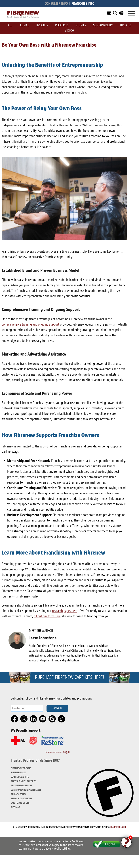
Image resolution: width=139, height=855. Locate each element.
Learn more (25, 848)
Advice (24, 25)
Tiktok (62, 719)
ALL (10, 25)
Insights (42, 25)
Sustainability (103, 25)
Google (52, 719)
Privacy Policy (18, 794)
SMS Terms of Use (20, 802)
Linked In (33, 719)
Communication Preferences (26, 789)
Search (115, 13)
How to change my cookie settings (52, 848)
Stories (81, 25)
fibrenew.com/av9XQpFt (57, 752)
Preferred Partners (21, 785)
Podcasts (61, 25)
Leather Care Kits (20, 776)
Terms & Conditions (21, 798)
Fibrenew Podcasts (21, 768)
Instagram (24, 719)
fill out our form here (47, 616)
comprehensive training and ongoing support (30, 324)
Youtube (43, 719)
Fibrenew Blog (18, 772)
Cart (108, 13)
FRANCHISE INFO (83, 3)
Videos (69, 30)
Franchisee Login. (118, 827)
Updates (125, 25)
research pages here (64, 611)
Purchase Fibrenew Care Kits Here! (69, 677)
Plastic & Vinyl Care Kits (23, 781)
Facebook (14, 719)
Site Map (15, 807)
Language (121, 13)
